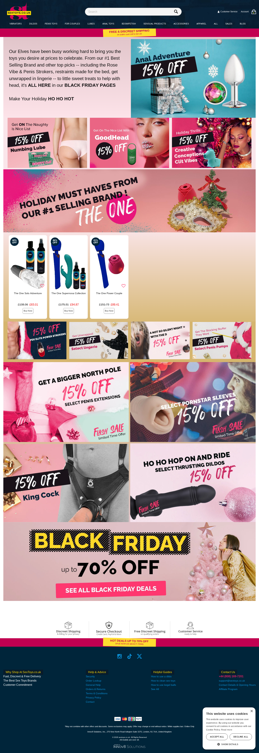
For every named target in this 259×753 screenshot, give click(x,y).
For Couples (72, 23)
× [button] (251, 711)
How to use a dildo (161, 676)
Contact (90, 701)
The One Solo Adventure (28, 293)
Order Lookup (93, 680)
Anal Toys (108, 23)
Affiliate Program (228, 689)
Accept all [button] (217, 737)
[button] (229, 744)
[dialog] (229, 728)
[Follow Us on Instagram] (119, 656)
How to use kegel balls (163, 684)
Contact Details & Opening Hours (237, 684)
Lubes (91, 23)
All (216, 23)
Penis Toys (51, 23)
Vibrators (16, 23)
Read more (226, 730)
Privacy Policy (93, 697)
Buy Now (28, 311)
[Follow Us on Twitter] (139, 656)
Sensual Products (154, 23)
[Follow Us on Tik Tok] (129, 656)
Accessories (181, 23)
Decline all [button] (240, 737)
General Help (93, 684)
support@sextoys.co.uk (232, 680)
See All (155, 689)
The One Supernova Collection (68, 293)
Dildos (33, 23)
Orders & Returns (95, 689)
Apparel (201, 23)
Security (90, 676)
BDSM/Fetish (129, 23)
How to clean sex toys (163, 680)
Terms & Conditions (96, 693)
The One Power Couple (109, 293)
